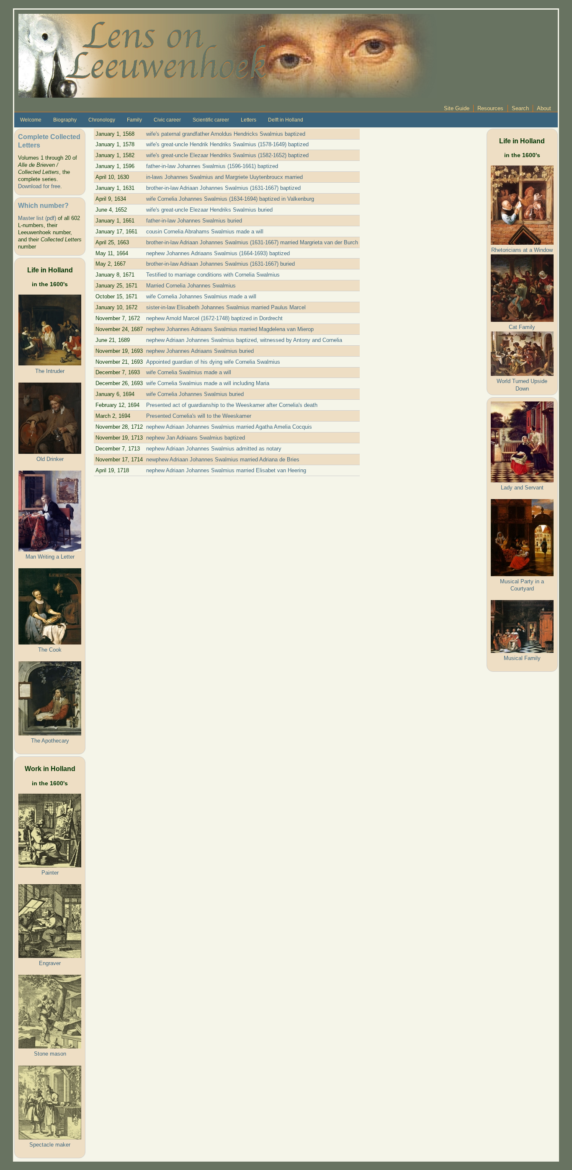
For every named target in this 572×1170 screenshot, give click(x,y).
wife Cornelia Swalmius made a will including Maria (207, 383)
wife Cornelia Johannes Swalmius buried (195, 394)
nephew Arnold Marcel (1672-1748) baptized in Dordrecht (214, 318)
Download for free (39, 186)
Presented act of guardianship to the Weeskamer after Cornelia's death (231, 405)
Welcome (30, 120)
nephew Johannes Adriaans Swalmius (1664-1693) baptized (218, 253)
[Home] (227, 55)
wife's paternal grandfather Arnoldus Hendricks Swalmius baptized (225, 134)
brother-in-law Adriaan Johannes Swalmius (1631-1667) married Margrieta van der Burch (252, 242)
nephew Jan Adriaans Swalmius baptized (195, 438)
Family (134, 120)
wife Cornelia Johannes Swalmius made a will (201, 296)
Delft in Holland (285, 120)
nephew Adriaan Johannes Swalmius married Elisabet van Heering (226, 470)
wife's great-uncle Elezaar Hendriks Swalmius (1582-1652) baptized (227, 155)
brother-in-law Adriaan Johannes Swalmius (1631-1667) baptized (223, 188)
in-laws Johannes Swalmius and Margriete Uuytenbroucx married (224, 177)
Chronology (101, 120)
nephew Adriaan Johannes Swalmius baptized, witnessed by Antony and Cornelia (244, 340)
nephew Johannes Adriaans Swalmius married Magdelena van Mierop (230, 329)
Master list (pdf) (37, 218)
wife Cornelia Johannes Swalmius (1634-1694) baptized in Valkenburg (230, 199)
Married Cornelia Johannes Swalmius (191, 285)
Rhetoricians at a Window (522, 250)
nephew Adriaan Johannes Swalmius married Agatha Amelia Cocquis (229, 427)
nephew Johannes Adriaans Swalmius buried (200, 351)
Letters (248, 120)
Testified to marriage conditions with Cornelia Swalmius (213, 275)
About (544, 108)
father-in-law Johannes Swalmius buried (194, 220)
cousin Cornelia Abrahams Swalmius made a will (204, 231)
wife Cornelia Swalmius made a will (188, 372)
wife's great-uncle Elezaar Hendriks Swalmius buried (209, 210)
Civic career (167, 120)
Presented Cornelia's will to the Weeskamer (198, 416)
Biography (65, 120)
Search (520, 108)
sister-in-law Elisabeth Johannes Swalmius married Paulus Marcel (226, 307)
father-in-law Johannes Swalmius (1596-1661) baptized (212, 166)
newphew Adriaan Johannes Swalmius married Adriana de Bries (222, 459)
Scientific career (211, 120)
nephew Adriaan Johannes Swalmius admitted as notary (213, 448)
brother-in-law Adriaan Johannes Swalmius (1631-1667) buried (220, 264)
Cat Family (522, 327)
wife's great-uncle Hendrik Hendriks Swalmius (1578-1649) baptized (227, 144)
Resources (490, 108)
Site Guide (456, 108)
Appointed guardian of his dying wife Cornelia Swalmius (213, 362)
